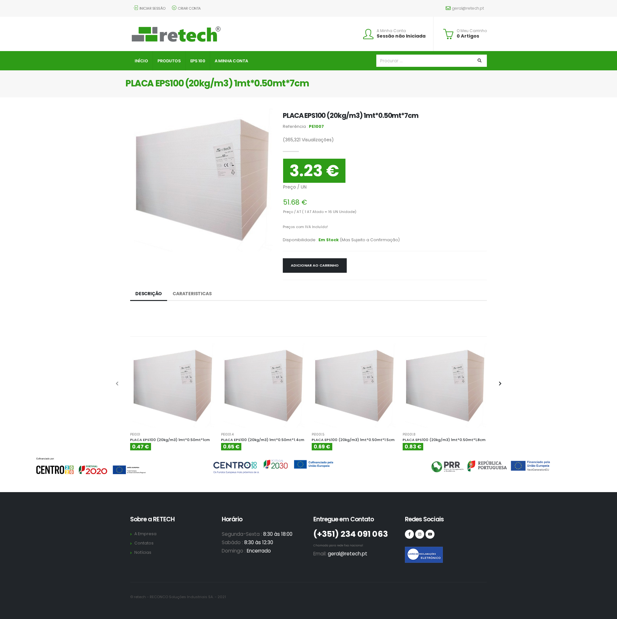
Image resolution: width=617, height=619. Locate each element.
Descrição (148, 293)
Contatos (144, 543)
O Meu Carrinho (472, 31)
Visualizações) (308, 140)
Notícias (142, 552)
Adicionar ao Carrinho (315, 265)
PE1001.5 (318, 434)
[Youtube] (429, 534)
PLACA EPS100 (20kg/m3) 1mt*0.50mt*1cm (170, 439)
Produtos (169, 61)
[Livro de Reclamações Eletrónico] (409, 551)
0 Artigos (468, 36)
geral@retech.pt (468, 8)
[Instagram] (419, 534)
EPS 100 (197, 61)
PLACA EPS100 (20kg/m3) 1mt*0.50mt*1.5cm (353, 439)
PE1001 (135, 434)
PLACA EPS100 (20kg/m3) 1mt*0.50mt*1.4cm (262, 439)
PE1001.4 (227, 434)
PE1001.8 (409, 434)
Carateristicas (192, 293)
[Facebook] (409, 534)
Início (141, 61)
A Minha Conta (391, 31)
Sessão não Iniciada (401, 36)
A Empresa (145, 533)
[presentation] (117, 384)
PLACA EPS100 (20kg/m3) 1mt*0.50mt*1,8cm (444, 439)
